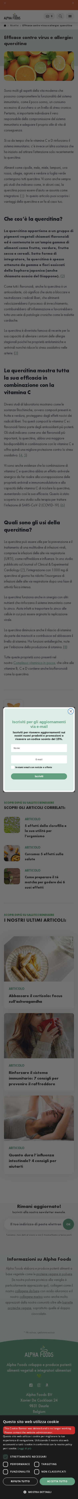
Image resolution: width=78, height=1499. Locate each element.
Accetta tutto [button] (57, 1481)
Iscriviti (39, 776)
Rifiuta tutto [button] (20, 1481)
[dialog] (39, 1457)
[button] (39, 1491)
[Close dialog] (71, 711)
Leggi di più (24, 1448)
